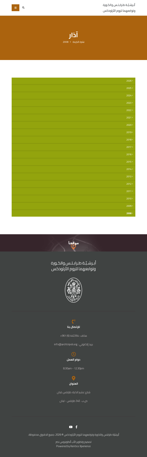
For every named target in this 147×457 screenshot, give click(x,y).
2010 (128, 199)
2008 (65, 42)
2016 (128, 154)
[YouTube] (70, 427)
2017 (128, 147)
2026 (128, 81)
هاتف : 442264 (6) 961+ (73, 335)
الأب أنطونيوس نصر (66, 441)
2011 (128, 191)
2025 (128, 88)
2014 (128, 169)
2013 (128, 176)
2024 (128, 95)
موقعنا (73, 243)
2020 (128, 125)
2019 (128, 132)
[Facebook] (76, 427)
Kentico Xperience (80, 446)
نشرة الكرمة (78, 42)
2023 (128, 103)
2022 (128, 110)
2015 (128, 162)
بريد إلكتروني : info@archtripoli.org (73, 344)
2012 (128, 184)
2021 (128, 118)
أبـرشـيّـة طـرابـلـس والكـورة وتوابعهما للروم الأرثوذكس (119, 7)
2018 (128, 140)
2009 (128, 206)
